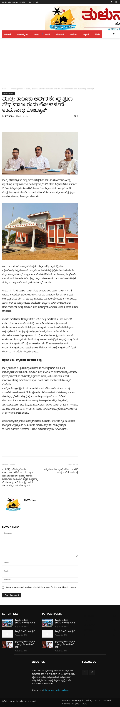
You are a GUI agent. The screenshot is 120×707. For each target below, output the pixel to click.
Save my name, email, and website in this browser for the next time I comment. (41, 587)
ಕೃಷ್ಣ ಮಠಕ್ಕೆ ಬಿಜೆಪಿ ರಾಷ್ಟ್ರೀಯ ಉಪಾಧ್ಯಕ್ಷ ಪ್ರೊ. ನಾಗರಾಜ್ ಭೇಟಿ (25, 644)
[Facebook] (111, 2)
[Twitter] (12, 123)
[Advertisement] (60, 61)
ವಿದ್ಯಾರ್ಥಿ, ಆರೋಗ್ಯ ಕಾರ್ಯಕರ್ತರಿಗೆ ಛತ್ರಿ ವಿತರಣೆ (25, 622)
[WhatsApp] (27, 123)
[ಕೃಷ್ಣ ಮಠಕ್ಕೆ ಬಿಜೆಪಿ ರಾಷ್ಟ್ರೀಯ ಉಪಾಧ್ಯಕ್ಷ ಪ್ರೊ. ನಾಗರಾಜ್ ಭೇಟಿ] (7, 644)
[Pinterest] (20, 123)
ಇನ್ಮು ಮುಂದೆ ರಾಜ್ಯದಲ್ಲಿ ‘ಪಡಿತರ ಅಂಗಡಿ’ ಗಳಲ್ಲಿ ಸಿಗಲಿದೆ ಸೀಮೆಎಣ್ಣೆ (60, 471)
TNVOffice (9, 116)
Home (5, 88)
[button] (114, 34)
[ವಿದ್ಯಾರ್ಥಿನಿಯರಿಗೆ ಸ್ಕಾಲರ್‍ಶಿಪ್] (7, 634)
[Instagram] (116, 2)
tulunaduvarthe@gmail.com (56, 690)
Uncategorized (16, 88)
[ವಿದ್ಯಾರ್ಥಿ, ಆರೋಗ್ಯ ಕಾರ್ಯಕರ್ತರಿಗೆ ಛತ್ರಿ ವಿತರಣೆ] (7, 623)
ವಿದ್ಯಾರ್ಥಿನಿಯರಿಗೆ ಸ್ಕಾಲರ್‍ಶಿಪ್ (25, 631)
